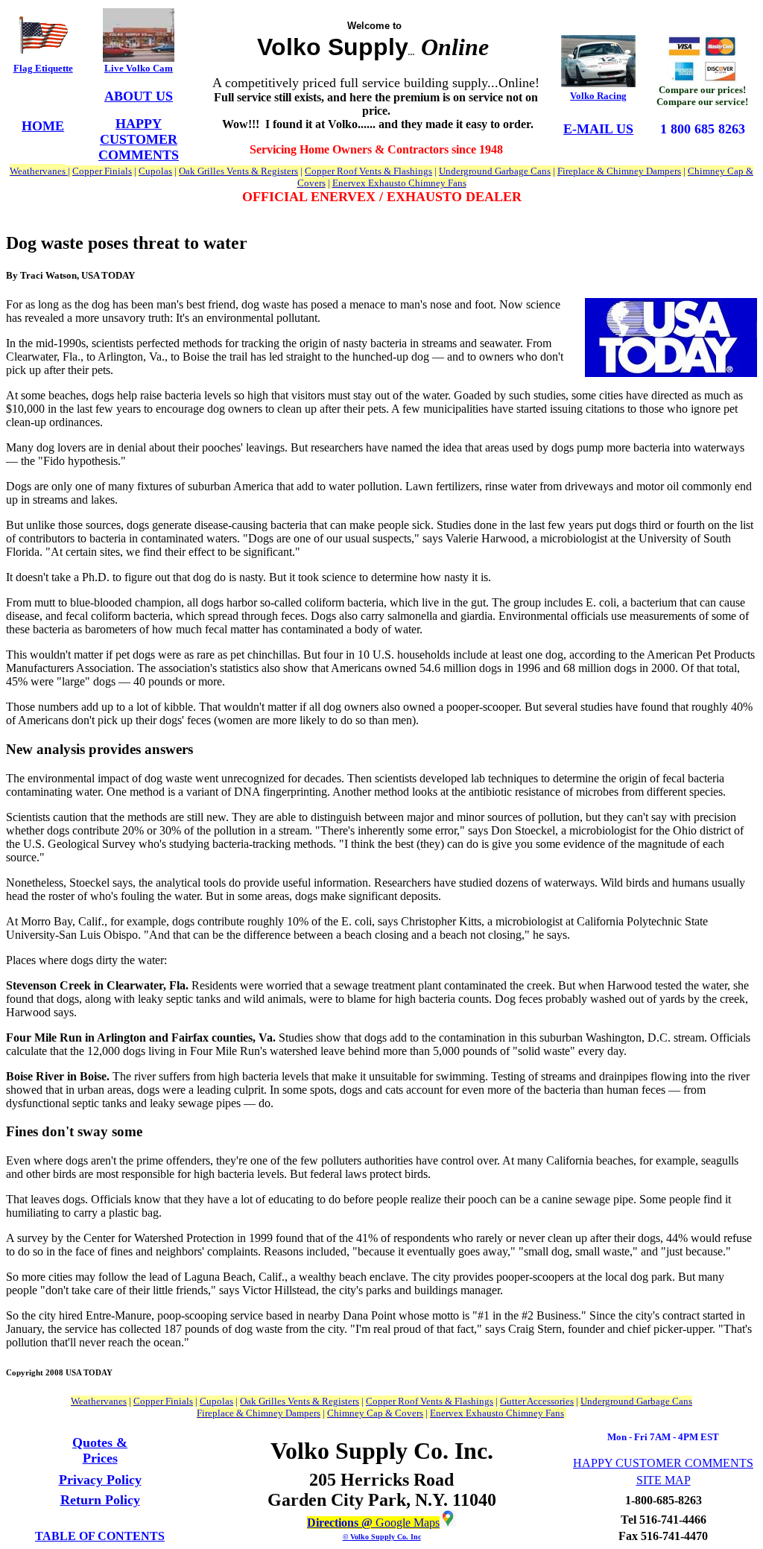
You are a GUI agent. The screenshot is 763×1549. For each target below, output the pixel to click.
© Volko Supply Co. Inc (382, 1537)
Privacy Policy (100, 1479)
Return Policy (100, 1499)
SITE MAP (663, 1480)
